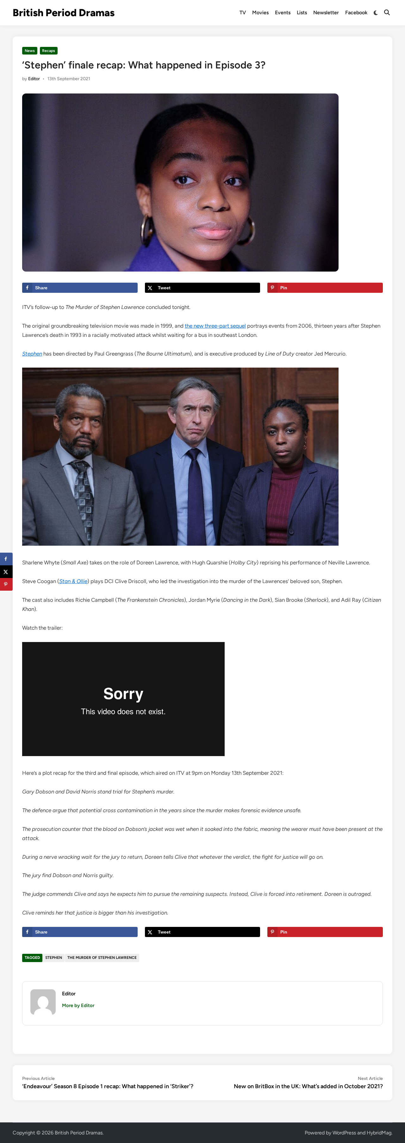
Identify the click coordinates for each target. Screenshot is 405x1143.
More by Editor (78, 1005)
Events (282, 13)
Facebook (356, 13)
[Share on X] (6, 571)
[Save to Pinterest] (6, 584)
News (30, 50)
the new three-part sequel (215, 326)
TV (243, 13)
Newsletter (326, 13)
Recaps (48, 50)
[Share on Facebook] (6, 559)
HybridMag (379, 1133)
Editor (34, 78)
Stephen (53, 957)
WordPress (344, 1133)
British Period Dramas (64, 13)
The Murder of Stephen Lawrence (102, 957)
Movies (260, 13)
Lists (302, 13)
